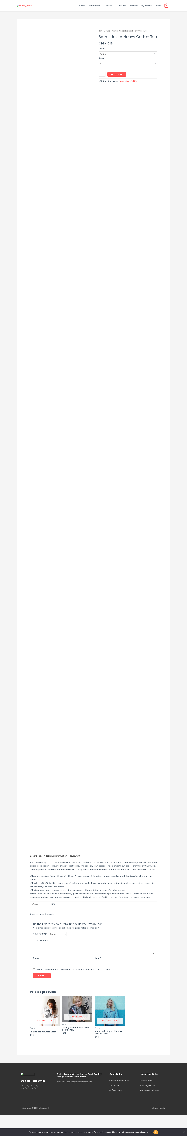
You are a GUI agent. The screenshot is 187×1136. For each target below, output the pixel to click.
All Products (94, 5)
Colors (102, 48)
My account (147, 5)
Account (134, 5)
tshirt (128, 81)
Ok (156, 1132)
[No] (184, 1132)
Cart (158, 5)
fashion (115, 31)
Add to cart (117, 74)
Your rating (40, 933)
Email (98, 958)
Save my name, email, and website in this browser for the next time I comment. (73, 969)
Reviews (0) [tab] (75, 856)
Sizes (101, 58)
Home (82, 5)
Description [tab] (36, 856)
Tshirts (134, 81)
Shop (108, 31)
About (109, 5)
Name (36, 958)
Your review (40, 940)
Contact (122, 5)
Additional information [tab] (55, 856)
